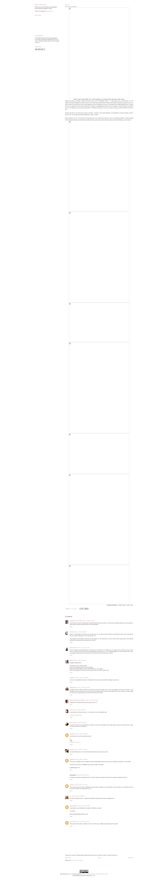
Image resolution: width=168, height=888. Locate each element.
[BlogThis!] (82, 609)
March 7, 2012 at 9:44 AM (80, 660)
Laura (71, 709)
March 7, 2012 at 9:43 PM (80, 722)
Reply (71, 626)
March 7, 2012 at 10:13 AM (82, 677)
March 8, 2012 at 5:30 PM (81, 759)
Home (99, 857)
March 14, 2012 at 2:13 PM (83, 805)
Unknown (72, 733)
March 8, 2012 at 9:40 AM (81, 733)
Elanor (70, 874)
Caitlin (71, 660)
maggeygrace (73, 687)
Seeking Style (73, 805)
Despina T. (72, 677)
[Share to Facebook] (86, 609)
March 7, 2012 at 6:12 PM (92, 700)
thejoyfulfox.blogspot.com (76, 715)
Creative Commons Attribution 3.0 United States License (94, 874)
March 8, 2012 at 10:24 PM (78, 796)
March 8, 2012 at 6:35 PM (83, 775)
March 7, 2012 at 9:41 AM (83, 647)
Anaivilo (72, 749)
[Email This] (80, 609)
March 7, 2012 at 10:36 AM (83, 687)
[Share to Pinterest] (88, 609)
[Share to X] (84, 609)
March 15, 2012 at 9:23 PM (82, 821)
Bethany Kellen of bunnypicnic (78, 700)
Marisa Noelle (73, 647)
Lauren (71, 722)
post (110, 100)
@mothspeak (49, 11)
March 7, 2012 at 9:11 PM (79, 709)
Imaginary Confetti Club (76, 620)
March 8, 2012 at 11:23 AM (80, 749)
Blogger (93, 875)
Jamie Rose (73, 821)
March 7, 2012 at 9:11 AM (88, 620)
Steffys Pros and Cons (75, 742)
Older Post (130, 857)
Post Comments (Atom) (77, 860)
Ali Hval (72, 632)
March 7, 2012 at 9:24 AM (80, 632)
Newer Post (68, 857)
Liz (70, 796)
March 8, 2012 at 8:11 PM (81, 784)
